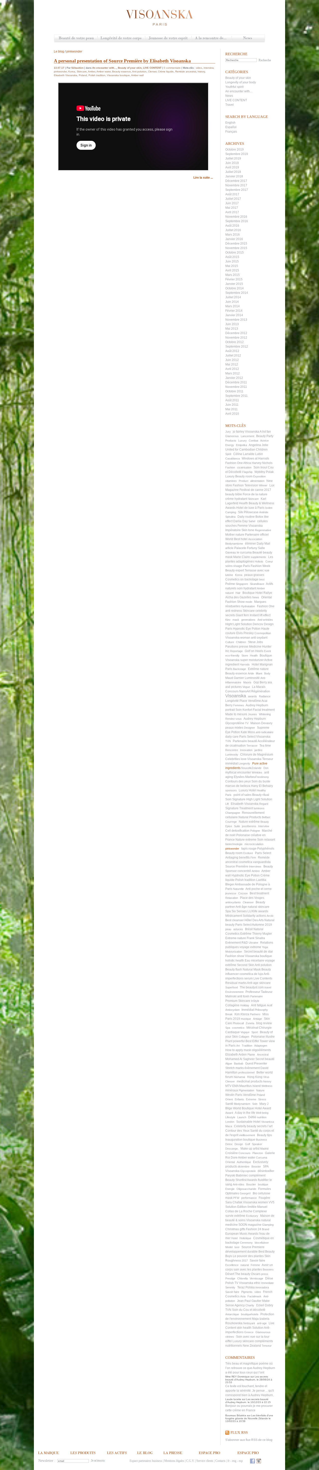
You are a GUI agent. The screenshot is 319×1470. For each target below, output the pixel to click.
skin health (244, 1327)
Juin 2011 (232, 404)
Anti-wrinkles (265, 619)
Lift (227, 803)
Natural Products (250, 817)
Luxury (242, 440)
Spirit (228, 454)
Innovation (246, 750)
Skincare (253, 498)
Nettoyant (249, 1323)
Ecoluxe (248, 853)
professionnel (246, 1072)
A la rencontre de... (211, 38)
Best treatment (259, 893)
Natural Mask (252, 969)
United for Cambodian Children (246, 449)
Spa (227, 1027)
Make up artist (249, 1148)
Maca (228, 1126)
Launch (241, 1117)
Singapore (242, 583)
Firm (253, 857)
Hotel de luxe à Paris (250, 507)
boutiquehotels (249, 1314)
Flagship (247, 471)
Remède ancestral (185, 71)
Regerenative (263, 530)
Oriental (230, 1162)
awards (252, 696)
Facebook (252, 1461)
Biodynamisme (234, 543)
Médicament (233, 915)
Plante (251, 1054)
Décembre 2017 (236, 181)
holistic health (234, 960)
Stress (262, 1099)
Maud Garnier (234, 678)
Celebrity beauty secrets (250, 1126)
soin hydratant (246, 588)
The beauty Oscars (247, 1274)
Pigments (246, 1291)
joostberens (249, 826)
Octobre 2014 (234, 288)
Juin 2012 (232, 360)
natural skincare (258, 907)
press (264, 1273)
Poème (230, 584)
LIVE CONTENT (236, 100)
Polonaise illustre (263, 1036)
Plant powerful (235, 1041)
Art (238, 1045)
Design (239, 1144)
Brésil (249, 929)
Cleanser (248, 902)
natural (244, 1265)
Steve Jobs (255, 642)
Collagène (232, 1005)
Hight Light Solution (238, 624)
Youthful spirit (234, 87)
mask (236, 619)
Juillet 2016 (233, 230)
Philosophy (261, 1009)
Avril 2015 (232, 270)
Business (261, 1139)
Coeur (269, 561)
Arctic (270, 915)
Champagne (232, 812)
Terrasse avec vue (257, 570)
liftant (259, 673)
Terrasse (251, 745)
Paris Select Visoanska (254, 736)
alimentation (257, 480)
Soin (254, 1103)
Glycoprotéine (234, 723)
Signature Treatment (239, 808)
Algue (228, 1063)
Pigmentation (246, 1090)
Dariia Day (240, 521)
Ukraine (253, 942)
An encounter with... (238, 91)
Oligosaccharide (246, 1188)
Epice (228, 826)
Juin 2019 (232, 163)
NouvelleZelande (251, 767)
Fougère (264, 1198)
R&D (244, 942)
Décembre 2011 (236, 382)
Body (267, 673)
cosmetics (238, 1027)
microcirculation (253, 844)
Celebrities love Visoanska (243, 759)
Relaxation (231, 897)
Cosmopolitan (262, 633)
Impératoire (233, 530)
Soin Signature (235, 799)
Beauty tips (264, 1135)
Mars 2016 (232, 234)
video (257, 1291)
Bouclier (251, 1184)
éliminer (250, 543)
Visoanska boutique (258, 956)
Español (231, 127)
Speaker (257, 1144)
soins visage (233, 566)
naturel (229, 592)
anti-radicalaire (264, 732)
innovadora (262, 1287)
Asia (242, 1296)
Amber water (246, 1157)
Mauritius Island (250, 1086)
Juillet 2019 (233, 158)
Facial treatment (264, 709)
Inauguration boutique (240, 1139)
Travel (229, 104)
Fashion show (234, 956)
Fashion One (265, 606)
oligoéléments (261, 1050)
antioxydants (233, 902)
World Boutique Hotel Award (252, 1108)
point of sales (242, 795)
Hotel (234, 1238)
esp (241, 1461)
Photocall (238, 1023)
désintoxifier (266, 1171)
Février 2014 (233, 310)
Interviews (255, 866)
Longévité (232, 701)
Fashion (230, 467)
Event (267, 651)
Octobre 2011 (234, 391)
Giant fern (242, 615)
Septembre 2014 (236, 293)
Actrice (264, 440)
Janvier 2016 (234, 239)
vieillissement (247, 1135)
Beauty (264, 821)
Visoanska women (255, 1202)
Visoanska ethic (249, 1283)
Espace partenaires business (146, 1461)
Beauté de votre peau (75, 38)
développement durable (241, 1251)
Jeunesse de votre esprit (168, 38)
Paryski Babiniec (236, 1175)
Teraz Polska (246, 1287)
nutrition (261, 1117)
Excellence (232, 1265)
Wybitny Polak (264, 472)
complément (257, 1175)
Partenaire (256, 996)
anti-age (262, 1323)
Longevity (244, 763)
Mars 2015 (232, 275)
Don (265, 767)
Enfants (239, 1099)
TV (246, 723)
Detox (229, 1144)
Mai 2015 (231, 266)
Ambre (256, 870)
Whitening (265, 714)
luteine (229, 574)
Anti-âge (241, 907)
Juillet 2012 (233, 355)
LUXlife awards (257, 911)
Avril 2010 (232, 413)
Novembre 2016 (236, 216)
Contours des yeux (238, 781)
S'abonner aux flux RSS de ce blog (248, 1440)
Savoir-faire (232, 1291)
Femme (255, 1265)
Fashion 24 (253, 1229)
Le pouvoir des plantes (248, 1256)
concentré (244, 871)
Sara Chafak (233, 1202)
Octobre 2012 (234, 342)
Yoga (265, 947)
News (248, 38)
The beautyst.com (252, 987)
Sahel (251, 521)
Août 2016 (232, 225)
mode (248, 601)
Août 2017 (232, 194)
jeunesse (230, 893)
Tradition (247, 1045)
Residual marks (235, 983)
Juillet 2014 (233, 297)
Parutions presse (236, 646)
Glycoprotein (248, 1170)
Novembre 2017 (236, 185)
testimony (263, 776)
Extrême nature (258, 669)
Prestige (230, 1278)
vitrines (229, 1336)
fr (229, 1461)
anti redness (233, 610)
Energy (229, 445)
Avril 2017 (232, 212)
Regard (263, 803)
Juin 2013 (232, 324)
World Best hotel (236, 539)
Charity (249, 1305)
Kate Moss (248, 732)
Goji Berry (260, 682)
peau (228, 929)
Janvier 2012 (234, 378)
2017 (245, 1260)
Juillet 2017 (233, 199)
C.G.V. (190, 1461)
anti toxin (243, 996)
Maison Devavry (261, 723)
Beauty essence (236, 673)
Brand (265, 1229)
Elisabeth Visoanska (244, 804)
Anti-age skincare (259, 983)
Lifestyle (230, 1117)
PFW (236, 1197)
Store (244, 655)
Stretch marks (234, 1068)
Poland (261, 1094)
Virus (266, 1076)
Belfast (266, 817)
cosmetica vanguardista (255, 862)
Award (229, 1112)
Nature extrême (249, 821)
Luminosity (231, 754)
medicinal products (249, 1081)
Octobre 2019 (234, 149)
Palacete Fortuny (245, 548)
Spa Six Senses (236, 911)
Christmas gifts (235, 1229)
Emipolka (241, 445)
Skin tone (247, 530)
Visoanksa (267, 1121)
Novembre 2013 (236, 319)
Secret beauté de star (258, 951)
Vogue (246, 686)
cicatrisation (244, 467)
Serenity (230, 1287)
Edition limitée (246, 1207)
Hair (238, 592)
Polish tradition (245, 880)
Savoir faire (257, 1260)
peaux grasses (254, 575)
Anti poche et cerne (258, 889)
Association (255, 539)
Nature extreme (246, 839)
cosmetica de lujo (251, 974)
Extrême (245, 933)
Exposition (259, 476)
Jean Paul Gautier (249, 1301)
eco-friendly (232, 655)
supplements (258, 557)
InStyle (255, 1000)
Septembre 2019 (236, 154)
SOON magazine (250, 1224)
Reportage (236, 651)
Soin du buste (260, 781)
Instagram (258, 1461)
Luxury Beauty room (238, 476)
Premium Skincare (237, 1001)
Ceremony (246, 1242)
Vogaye (244, 1032)
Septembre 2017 (236, 190)
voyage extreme (250, 947)
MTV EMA (232, 1086)
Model (229, 1247)
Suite (237, 826)
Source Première (236, 866)
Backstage (239, 668)
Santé (229, 1104)
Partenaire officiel (257, 534)
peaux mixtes (234, 727)
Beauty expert (234, 570)
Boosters (268, 1269)
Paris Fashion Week (256, 566)
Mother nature (234, 534)
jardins (258, 750)
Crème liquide (166, 71)
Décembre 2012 (236, 333)
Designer (249, 727)
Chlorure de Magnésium (256, 754)
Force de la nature (255, 494)
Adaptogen (260, 1045)
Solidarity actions (254, 915)
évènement (252, 1068)
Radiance (264, 696)
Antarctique (232, 1314)
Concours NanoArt (237, 691)
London (229, 1121)
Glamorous (232, 436)
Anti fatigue (258, 1005)
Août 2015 (232, 257)
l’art (269, 1126)
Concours (244, 1153)
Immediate (267, 1282)
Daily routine (246, 516)
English (230, 122)
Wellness (266, 1085)
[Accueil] (159, 18)
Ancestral (262, 1054)
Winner (263, 485)
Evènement (233, 942)
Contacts (220, 1461)
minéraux (231, 1090)
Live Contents (262, 978)
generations (248, 619)
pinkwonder (232, 848)
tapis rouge (248, 848)
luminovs (259, 808)
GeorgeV (245, 1193)
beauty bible (233, 494)
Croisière (231, 1153)
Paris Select (263, 853)
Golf (247, 1144)
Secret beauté (264, 1059)
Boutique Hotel (252, 593)
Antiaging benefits (237, 857)
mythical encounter (238, 772)
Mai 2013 (231, 328)
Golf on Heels (254, 651)
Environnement (234, 991)
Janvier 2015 (234, 284)
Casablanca (232, 458)
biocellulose (262, 1242)
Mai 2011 (231, 409)
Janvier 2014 (234, 315)
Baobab (238, 1063)
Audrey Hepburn (254, 718)
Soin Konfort (244, 709)
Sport (254, 1032)
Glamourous (262, 1332)
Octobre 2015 (234, 252)
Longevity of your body (240, 82)
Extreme (251, 1099)
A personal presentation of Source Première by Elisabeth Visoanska (122, 60)
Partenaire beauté (245, 741)
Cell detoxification (237, 830)
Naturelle (238, 888)
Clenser (230, 1081)
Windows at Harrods (255, 458)
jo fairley (238, 431)
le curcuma (244, 552)
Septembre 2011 (236, 396)
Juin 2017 (232, 203)
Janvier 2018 (234, 176)
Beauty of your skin (238, 78)
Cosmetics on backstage (241, 579)
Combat (253, 440)
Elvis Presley (245, 633)
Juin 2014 (232, 302)
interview (208, 67)
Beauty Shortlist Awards (241, 1180)
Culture (229, 642)
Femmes (238, 705)
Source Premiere (252, 1247)
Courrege (231, 821)
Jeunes (252, 714)
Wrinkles (257, 772)
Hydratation (248, 606)
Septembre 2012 (236, 346)
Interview (263, 826)
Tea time (265, 745)
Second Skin (245, 965)
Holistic (259, 561)
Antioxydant (232, 1009)
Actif (269, 1005)
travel (267, 987)
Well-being (262, 1112)
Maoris (247, 682)
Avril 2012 (232, 369)
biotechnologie (233, 844)
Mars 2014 (232, 306)
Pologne (255, 830)
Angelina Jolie (258, 445)
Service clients (204, 1461)
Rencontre (231, 750)
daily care (232, 736)
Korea (238, 574)
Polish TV (231, 1283)
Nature (260, 1090)
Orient (229, 1099)
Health (254, 655)
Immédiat (247, 1010)
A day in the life (245, 1113)
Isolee (268, 507)
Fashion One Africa (238, 463)
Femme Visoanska (250, 525)
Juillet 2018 (233, 172)
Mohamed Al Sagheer (240, 1059)
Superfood (231, 987)
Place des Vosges (252, 898)
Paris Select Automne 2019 (253, 924)
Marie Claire (241, 557)
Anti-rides (238, 1184)
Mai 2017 (231, 207)
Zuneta (250, 1023)
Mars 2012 (232, 373)
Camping (230, 512)
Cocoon (243, 893)
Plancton (257, 1153)
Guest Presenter (256, 1063)
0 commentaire (172, 67)
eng (234, 1461)
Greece (248, 1332)
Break (229, 1014)
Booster (256, 1166)
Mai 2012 (231, 364)
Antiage (257, 1018)
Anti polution (263, 965)
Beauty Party (264, 436)
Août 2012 (232, 351)
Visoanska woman (237, 637)
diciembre (243, 1166)
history (267, 1081)
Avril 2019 (232, 167)
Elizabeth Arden (236, 1054)
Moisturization (233, 951)
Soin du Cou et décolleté (248, 1310)
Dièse (269, 1278)
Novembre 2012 (236, 337)
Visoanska (235, 695)
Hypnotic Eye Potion (246, 628)
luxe (237, 1247)
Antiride (263, 512)
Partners (255, 1014)
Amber (261, 588)
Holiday (244, 1005)
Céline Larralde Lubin (248, 454)
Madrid (264, 1148)
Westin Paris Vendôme (240, 1095)
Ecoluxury (252, 1215)
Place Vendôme (250, 701)
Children (241, 642)
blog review (264, 1023)
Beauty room (233, 853)
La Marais (258, 687)
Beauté (257, 552)
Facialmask (254, 1296)
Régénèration (260, 691)
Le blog (59, 51)
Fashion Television (245, 485)
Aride (251, 673)
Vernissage (256, 1278)
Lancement (247, 436)
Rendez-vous (233, 718)
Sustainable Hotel (248, 1121)
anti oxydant (259, 637)
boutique (263, 1184)
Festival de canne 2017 (255, 490)
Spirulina (230, 516)
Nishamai (239, 1076)
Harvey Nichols (262, 463)
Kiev (228, 619)
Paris (228, 794)
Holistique (245, 1238)
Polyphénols (265, 848)
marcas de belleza (237, 786)
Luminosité (252, 678)
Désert (229, 1274)
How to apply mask (238, 1050)
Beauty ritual (260, 795)
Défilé (252, 1117)
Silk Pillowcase (248, 512)
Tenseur (267, 1345)
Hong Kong (254, 1077)
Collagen (244, 1036)
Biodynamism (242, 1103)
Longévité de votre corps (121, 38)
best (261, 579)
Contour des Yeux (237, 1130)
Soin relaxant (266, 839)
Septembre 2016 (236, 221)
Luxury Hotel (247, 790)
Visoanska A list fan (258, 431)
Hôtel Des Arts (254, 920)
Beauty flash (233, 969)
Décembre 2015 (236, 243)
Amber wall (137, 75)
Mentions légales (174, 1461)
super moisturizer (252, 660)
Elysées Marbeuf (245, 777)
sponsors (231, 790)
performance (249, 1197)
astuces (238, 929)
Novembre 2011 (236, 387)
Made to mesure (236, 714)
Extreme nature (235, 938)
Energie (230, 1188)
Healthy (261, 790)
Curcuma (261, 1157)
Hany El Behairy (262, 786)
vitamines (231, 480)
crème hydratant (236, 499)
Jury (228, 431)
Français (231, 131)
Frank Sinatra (256, 938)
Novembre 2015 (236, 248)
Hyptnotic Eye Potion (246, 875)
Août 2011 (232, 400)
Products (230, 440)
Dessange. (232, 1148)
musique (246, 1018)
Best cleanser (234, 920)
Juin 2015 (232, 261)
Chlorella (242, 1278)
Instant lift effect (260, 615)
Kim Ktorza (242, 1014)
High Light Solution (259, 799)
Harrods (245, 664)
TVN (228, 741)
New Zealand (252, 1345)
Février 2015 (233, 279)
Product (243, 480)
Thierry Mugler (262, 933)
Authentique (244, 1162)
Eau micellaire (254, 960)
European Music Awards (241, 1233)
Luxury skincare (243, 1341)
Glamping (268, 1224)
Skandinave (257, 583)
